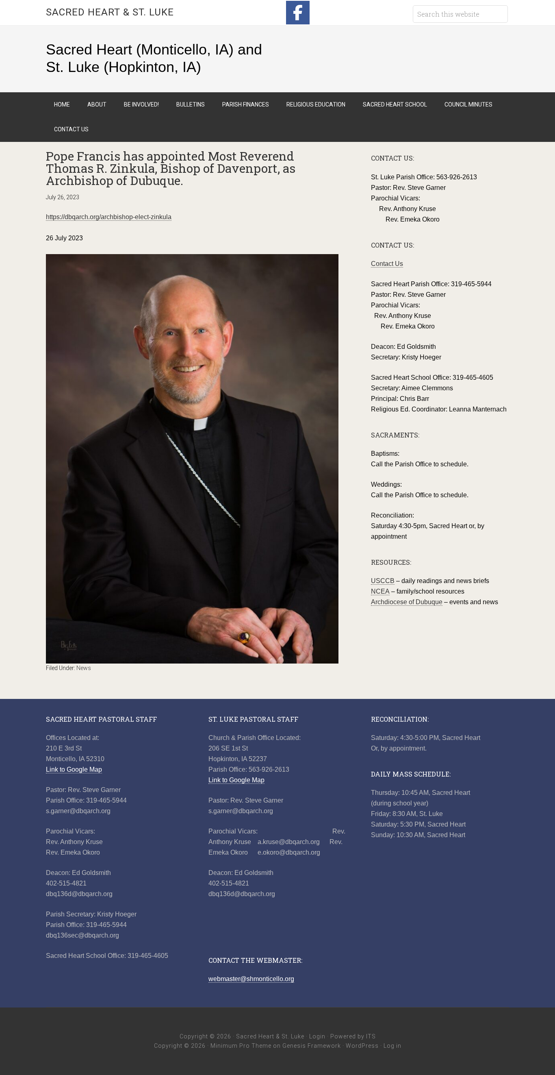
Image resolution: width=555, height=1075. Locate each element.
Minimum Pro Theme (240, 1045)
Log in (392, 1045)
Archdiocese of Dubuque (406, 601)
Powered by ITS (353, 1036)
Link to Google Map (74, 769)
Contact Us (387, 263)
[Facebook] (298, 12)
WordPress (362, 1045)
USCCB (383, 580)
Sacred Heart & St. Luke (110, 12)
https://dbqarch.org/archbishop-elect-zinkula (108, 216)
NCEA (380, 591)
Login (317, 1036)
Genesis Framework (311, 1045)
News (83, 668)
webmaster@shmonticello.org (251, 978)
